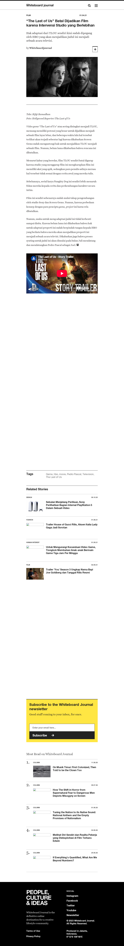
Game (49, 474)
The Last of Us (54, 477)
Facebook (72, 900)
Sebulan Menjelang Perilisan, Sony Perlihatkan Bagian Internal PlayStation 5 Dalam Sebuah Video (69, 505)
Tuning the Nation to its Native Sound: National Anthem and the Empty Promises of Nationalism (74, 815)
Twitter (71, 905)
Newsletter (73, 915)
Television (88, 474)
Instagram (72, 895)
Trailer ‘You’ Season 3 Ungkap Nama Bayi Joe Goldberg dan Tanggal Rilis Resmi (69, 571)
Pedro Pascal (74, 474)
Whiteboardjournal (40, 48)
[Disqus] (62, 343)
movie (62, 474)
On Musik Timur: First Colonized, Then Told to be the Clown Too (74, 769)
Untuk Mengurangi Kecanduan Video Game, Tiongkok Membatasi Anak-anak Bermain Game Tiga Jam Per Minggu (71, 550)
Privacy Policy (33, 936)
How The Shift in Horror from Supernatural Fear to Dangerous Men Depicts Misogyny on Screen (74, 792)
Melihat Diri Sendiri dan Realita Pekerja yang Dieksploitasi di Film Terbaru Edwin (75, 837)
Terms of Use (33, 931)
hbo (56, 474)
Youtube (71, 910)
